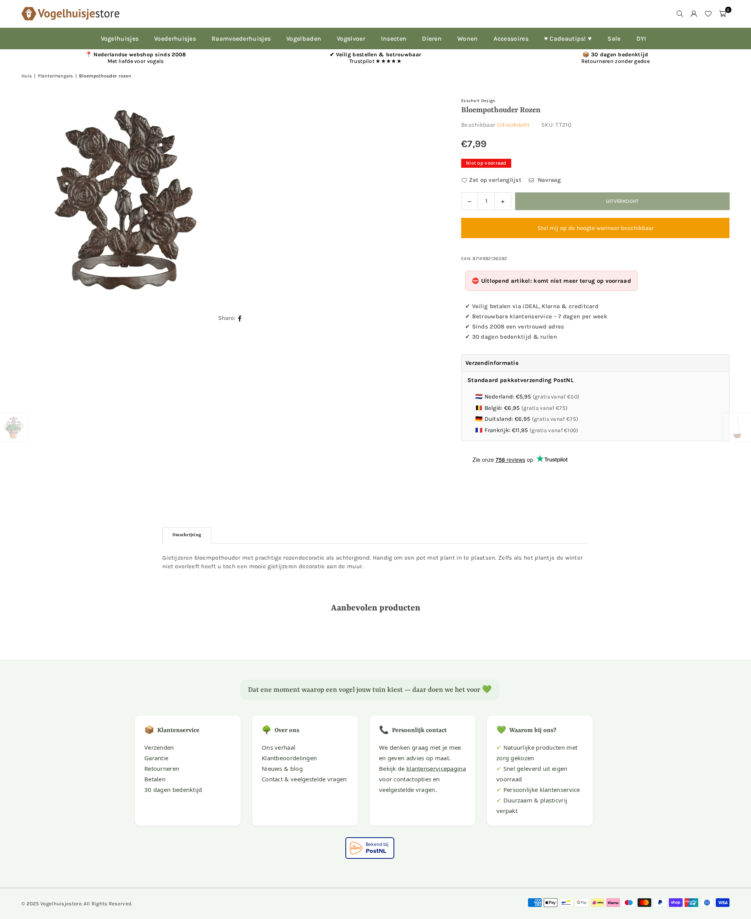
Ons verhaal (278, 747)
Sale (613, 38)
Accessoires (511, 38)
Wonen (467, 38)
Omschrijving (186, 535)
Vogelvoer (351, 38)
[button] (722, 14)
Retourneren (161, 768)
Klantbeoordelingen (289, 758)
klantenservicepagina (436, 768)
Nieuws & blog (282, 768)
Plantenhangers (55, 76)
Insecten (393, 38)
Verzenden (159, 747)
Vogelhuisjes (120, 38)
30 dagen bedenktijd (173, 789)
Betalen (154, 779)
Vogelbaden (303, 38)
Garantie (156, 758)
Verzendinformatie (492, 362)
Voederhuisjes (175, 38)
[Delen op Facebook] (240, 318)
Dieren (432, 38)
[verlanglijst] (708, 14)
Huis (27, 76)
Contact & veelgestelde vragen (304, 779)
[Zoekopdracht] (680, 14)
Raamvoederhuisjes (241, 38)
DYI (641, 38)
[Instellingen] (694, 14)
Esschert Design (478, 100)
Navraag (548, 179)
